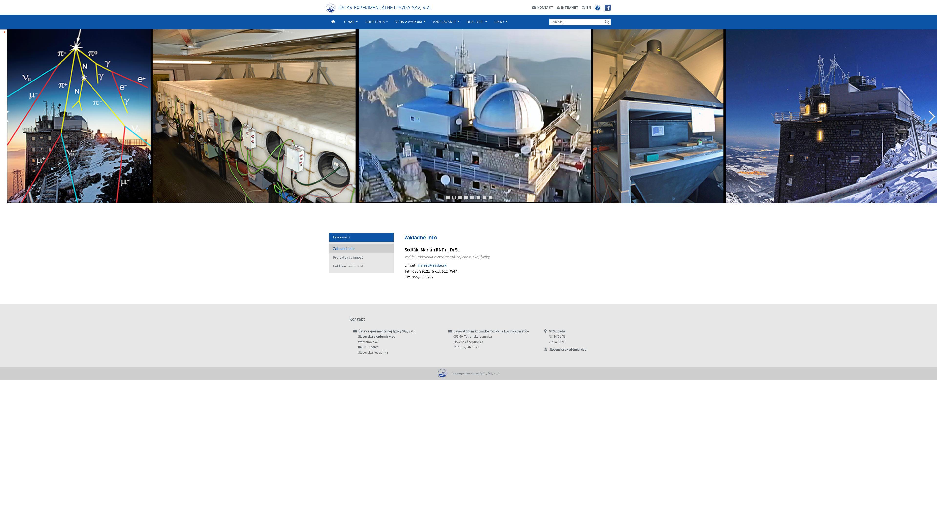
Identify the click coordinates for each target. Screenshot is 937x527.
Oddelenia (375, 22)
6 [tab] (478, 197)
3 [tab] (460, 197)
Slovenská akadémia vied (568, 349)
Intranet (569, 7)
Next (931, 116)
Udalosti (476, 22)
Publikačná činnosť (348, 266)
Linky (499, 22)
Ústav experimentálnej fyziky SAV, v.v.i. (385, 7)
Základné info (344, 248)
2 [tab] (454, 197)
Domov (333, 22)
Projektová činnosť (348, 257)
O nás (350, 22)
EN (588, 7)
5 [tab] (472, 197)
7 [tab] (484, 197)
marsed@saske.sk (432, 265)
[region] (468, 121)
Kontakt (544, 7)
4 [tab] (466, 197)
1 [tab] (448, 197)
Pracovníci (341, 237)
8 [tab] (490, 197)
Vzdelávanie (445, 22)
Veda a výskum (409, 22)
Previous (6, 116)
